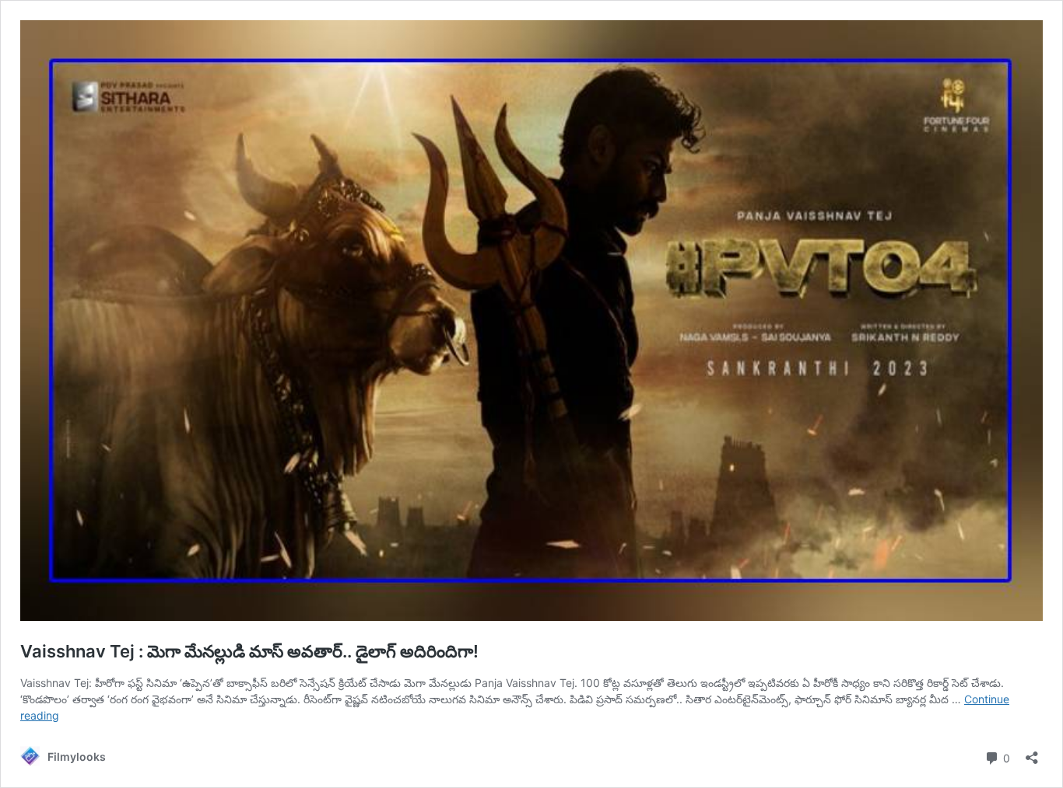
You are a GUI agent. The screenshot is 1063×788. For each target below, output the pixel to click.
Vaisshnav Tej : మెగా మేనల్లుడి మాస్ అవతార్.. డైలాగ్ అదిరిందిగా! (249, 651)
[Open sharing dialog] (1032, 753)
